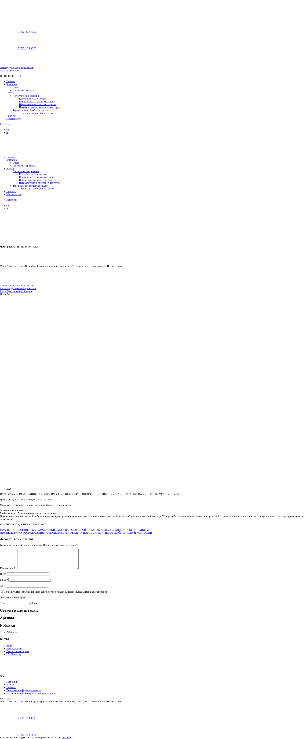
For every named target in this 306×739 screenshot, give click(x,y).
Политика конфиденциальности (23, 690)
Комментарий (8, 568)
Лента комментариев (17, 651)
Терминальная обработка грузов (30, 110)
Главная (10, 81)
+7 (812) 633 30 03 (26, 31)
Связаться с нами (9, 70)
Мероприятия (13, 118)
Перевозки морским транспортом (37, 104)
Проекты (11, 116)
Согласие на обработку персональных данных (31, 693)
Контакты (5, 124)
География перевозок (24, 90)
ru (7, 132)
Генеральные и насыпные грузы (36, 101)
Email (4, 579)
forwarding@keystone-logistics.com (18, 288)
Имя (3, 574)
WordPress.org (13, 654)
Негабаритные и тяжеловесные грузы (39, 107)
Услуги (10, 93)
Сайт (2, 585)
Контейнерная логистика (32, 98)
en (7, 129)
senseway (66, 737)
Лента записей (14, 648)
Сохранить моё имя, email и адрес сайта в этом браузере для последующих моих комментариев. (56, 591)
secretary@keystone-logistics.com (17, 67)
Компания (11, 84)
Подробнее (6, 294)
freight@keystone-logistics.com (16, 291)
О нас (16, 87)
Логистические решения (26, 95)
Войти (9, 645)
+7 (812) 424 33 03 (26, 48)
